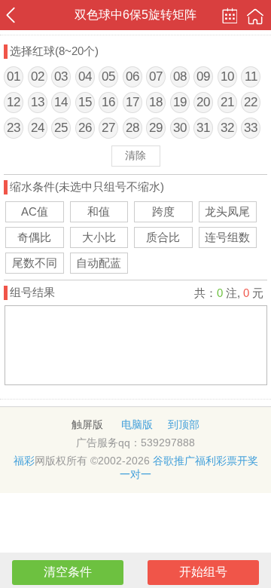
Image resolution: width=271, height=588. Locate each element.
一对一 (135, 474)
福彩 (24, 461)
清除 (135, 155)
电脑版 (137, 424)
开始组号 (203, 571)
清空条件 (68, 571)
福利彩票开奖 (226, 461)
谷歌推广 (174, 461)
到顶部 (183, 424)
